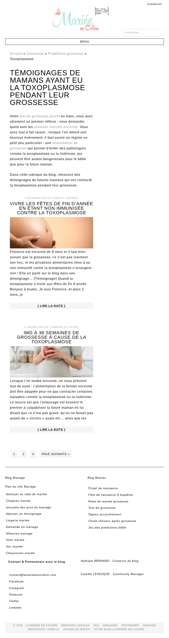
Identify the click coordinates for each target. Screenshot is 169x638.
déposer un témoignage (23, 513)
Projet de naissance (103, 488)
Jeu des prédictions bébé (107, 527)
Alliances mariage (19, 533)
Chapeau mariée (18, 500)
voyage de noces (76, 629)
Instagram (16, 588)
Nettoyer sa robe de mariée (26, 494)
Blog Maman (97, 477)
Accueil (16, 53)
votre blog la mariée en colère (119, 629)
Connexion (154, 4)
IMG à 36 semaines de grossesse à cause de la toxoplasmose (51, 337)
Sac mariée (14, 546)
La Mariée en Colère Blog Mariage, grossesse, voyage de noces (84, 19)
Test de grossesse (102, 507)
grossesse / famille (43, 629)
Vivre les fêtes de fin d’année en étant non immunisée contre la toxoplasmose (51, 208)
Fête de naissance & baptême (110, 494)
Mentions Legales (75, 625)
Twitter (14, 601)
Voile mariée (15, 539)
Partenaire (130, 625)
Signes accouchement (104, 514)
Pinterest (15, 594)
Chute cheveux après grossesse (112, 521)
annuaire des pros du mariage (28, 507)
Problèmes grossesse (66, 53)
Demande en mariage (22, 527)
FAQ (96, 625)
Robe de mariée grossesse (108, 501)
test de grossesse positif (40, 116)
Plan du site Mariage (20, 486)
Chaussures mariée (20, 553)
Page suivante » (56, 454)
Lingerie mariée (17, 520)
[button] (84, 41)
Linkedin (15, 607)
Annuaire (110, 625)
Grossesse (35, 53)
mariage (149, 625)
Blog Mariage (15, 477)
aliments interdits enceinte (56, 127)
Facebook (16, 581)
